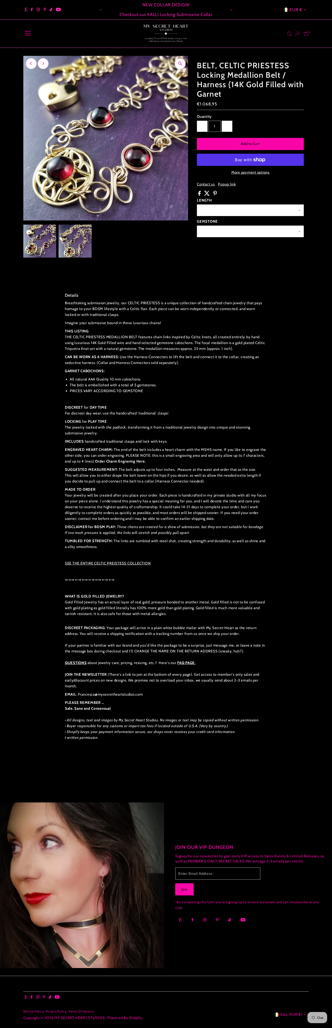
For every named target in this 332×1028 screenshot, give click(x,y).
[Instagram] (38, 10)
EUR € (296, 9)
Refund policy (33, 1011)
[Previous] (101, 9)
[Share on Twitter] (207, 194)
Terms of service (81, 1011)
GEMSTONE (207, 221)
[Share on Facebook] (200, 194)
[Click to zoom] (180, 63)
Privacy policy (56, 1011)
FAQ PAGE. (186, 663)
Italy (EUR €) (291, 1014)
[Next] (231, 9)
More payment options (250, 172)
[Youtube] (58, 10)
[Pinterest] (44, 10)
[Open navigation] (27, 34)
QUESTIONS (76, 663)
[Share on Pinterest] (215, 194)
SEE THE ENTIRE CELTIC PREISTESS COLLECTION (108, 563)
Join (184, 889)
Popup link (227, 184)
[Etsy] (26, 10)
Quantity (204, 116)
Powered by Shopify (125, 1018)
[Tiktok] (50, 10)
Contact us (206, 184)
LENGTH (204, 200)
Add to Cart (250, 144)
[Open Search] (290, 34)
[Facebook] (32, 10)
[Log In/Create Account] (298, 34)
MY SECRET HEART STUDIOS (79, 1018)
